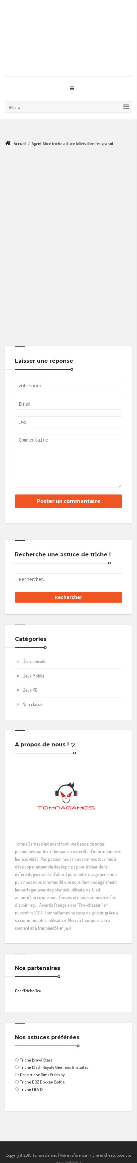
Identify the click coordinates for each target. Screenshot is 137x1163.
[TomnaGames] (68, 31)
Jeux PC (30, 677)
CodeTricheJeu (28, 977)
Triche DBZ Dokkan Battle (42, 1068)
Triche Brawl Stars (36, 1047)
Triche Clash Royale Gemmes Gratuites (54, 1054)
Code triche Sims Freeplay (42, 1061)
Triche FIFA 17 (31, 1076)
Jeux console (34, 648)
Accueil (20, 130)
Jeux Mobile (33, 663)
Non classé (32, 691)
